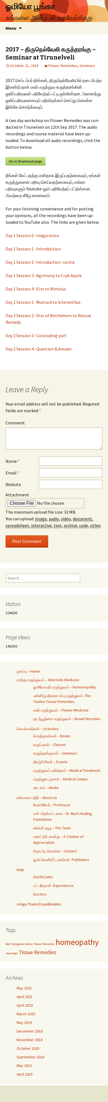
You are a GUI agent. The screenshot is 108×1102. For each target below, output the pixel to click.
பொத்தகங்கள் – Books (52, 735)
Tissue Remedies (37, 952)
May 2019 (24, 1022)
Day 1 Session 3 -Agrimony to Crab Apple (44, 275)
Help (20, 869)
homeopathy (77, 942)
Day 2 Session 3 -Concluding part (36, 335)
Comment (15, 423)
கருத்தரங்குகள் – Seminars (55, 753)
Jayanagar (12, 953)
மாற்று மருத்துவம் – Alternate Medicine (48, 679)
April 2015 (25, 1074)
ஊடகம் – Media (46, 787)
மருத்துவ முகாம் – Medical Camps (60, 779)
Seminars (87, 65)
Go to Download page (25, 161)
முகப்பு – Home (28, 671)
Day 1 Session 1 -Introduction (33, 249)
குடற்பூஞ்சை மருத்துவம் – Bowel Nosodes (67, 718)
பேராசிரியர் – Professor (52, 804)
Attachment (17, 494)
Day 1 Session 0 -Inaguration (32, 235)
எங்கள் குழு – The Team (52, 827)
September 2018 (30, 1056)
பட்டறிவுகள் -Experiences (53, 885)
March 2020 (26, 1013)
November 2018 (30, 1039)
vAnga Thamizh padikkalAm (39, 904)
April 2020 (25, 1005)
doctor (29, 944)
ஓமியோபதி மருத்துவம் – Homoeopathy (64, 687)
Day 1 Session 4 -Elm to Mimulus (36, 289)
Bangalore (18, 944)
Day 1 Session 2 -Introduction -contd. (40, 262)
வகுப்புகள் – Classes (49, 744)
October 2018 (28, 1048)
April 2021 (25, 996)
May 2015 (24, 1065)
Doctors (40, 894)
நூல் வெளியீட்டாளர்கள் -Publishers (61, 859)
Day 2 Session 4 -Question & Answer (39, 349)
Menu (11, 28)
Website (13, 484)
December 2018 (30, 1031)
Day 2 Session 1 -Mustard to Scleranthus (43, 302)
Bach (8, 944)
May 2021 (24, 988)
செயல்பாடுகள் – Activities (38, 728)
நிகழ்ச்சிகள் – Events (50, 761)
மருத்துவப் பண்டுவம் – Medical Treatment (66, 770)
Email (12, 473)
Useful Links (43, 876)
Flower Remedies (63, 65)
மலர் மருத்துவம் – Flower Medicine (61, 710)
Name (13, 461)
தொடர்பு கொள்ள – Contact (55, 851)
